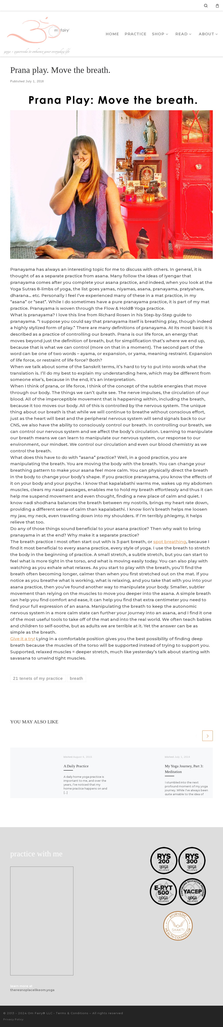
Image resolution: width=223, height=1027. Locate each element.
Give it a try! (22, 638)
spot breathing (169, 541)
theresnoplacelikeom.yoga (32, 990)
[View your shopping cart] (217, 5)
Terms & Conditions (72, 1013)
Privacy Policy (13, 1019)
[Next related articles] (207, 736)
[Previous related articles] (196, 736)
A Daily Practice (76, 766)
